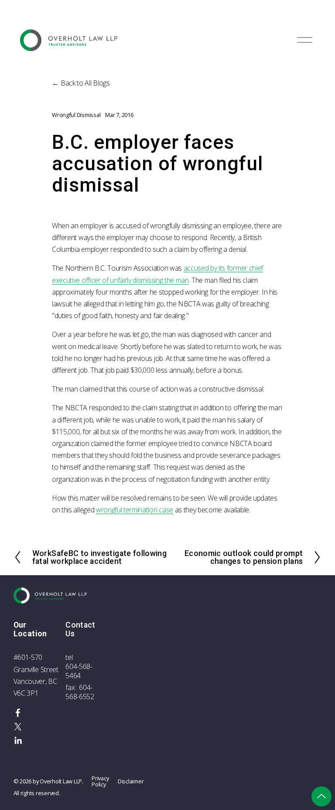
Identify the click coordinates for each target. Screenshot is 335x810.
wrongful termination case (134, 510)
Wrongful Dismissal (76, 115)
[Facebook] (18, 712)
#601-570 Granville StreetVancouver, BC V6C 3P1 (36, 675)
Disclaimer (131, 781)
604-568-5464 (78, 671)
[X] (18, 726)
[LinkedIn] (18, 740)
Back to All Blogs (85, 83)
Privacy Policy (100, 781)
